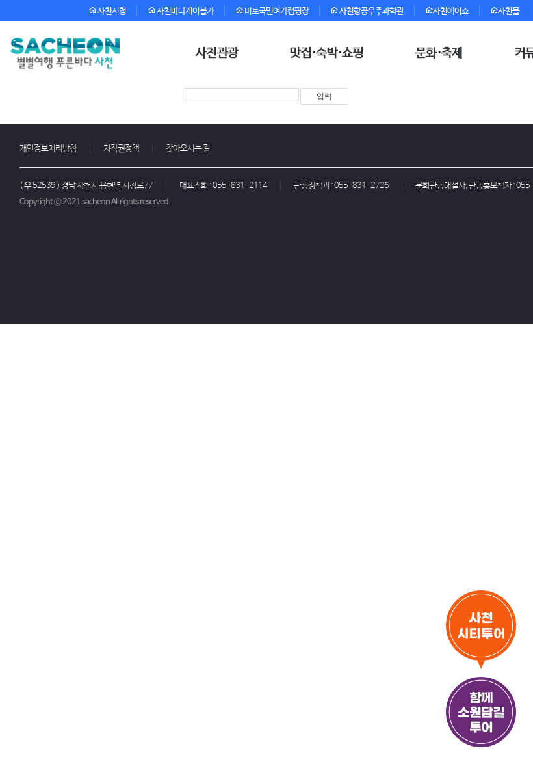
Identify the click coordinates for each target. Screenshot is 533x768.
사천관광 (217, 53)
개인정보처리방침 (48, 149)
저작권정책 (121, 149)
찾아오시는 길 (188, 149)
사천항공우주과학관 (371, 11)
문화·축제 (439, 53)
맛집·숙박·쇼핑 (326, 53)
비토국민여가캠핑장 (276, 11)
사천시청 (111, 11)
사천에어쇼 (451, 11)
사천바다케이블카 (184, 11)
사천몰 (508, 11)
